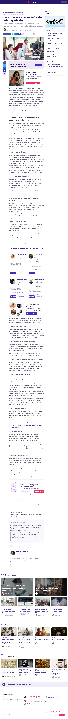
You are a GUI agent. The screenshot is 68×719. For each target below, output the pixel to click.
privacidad (39, 714)
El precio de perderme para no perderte (42, 640)
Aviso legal (34, 714)
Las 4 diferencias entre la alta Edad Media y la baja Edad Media (8, 672)
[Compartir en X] (4, 65)
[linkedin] (16, 34)
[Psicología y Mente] (33, 2)
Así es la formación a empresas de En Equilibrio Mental (8, 611)
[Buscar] (54, 2)
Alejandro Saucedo (39, 279)
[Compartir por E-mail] (4, 70)
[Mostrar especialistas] (3, 684)
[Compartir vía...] (4, 73)
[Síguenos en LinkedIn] (51, 712)
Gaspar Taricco (38, 255)
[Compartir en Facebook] (4, 62)
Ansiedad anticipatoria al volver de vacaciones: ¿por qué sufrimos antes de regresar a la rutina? (25, 641)
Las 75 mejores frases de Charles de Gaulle (25, 671)
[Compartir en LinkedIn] (4, 68)
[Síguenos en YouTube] (57, 712)
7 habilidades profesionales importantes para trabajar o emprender (13, 588)
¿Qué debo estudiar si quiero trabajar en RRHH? (47, 589)
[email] (19, 34)
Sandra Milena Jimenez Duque (23, 279)
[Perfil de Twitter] (11, 565)
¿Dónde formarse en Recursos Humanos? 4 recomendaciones (57, 611)
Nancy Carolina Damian (22, 255)
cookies (43, 714)
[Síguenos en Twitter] (49, 712)
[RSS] (62, 712)
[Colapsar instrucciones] (41, 522)
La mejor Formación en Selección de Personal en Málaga (41, 611)
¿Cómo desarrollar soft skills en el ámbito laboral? (25, 610)
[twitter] (13, 34)
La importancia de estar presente (58, 640)
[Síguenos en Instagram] (54, 712)
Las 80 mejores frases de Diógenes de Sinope (41, 671)
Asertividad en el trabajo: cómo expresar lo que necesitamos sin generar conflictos (8, 641)
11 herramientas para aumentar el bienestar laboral (58, 673)
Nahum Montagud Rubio (12, 29)
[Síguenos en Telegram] (59, 712)
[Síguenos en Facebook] (46, 712)
